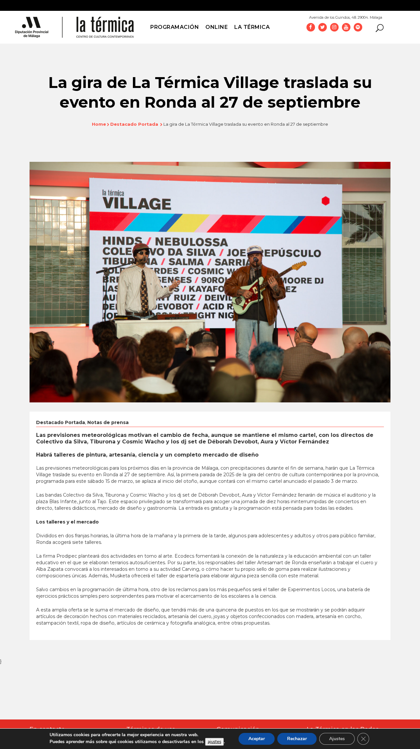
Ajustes (337, 739)
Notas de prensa (108, 422)
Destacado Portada (134, 124)
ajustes (214, 742)
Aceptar (256, 739)
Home (99, 124)
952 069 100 (399, 15)
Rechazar (297, 739)
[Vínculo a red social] (310, 27)
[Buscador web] (377, 27)
